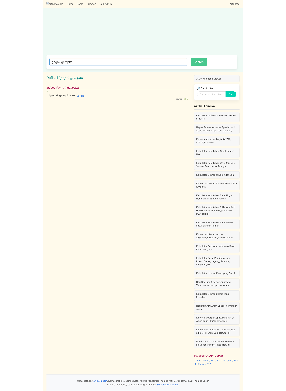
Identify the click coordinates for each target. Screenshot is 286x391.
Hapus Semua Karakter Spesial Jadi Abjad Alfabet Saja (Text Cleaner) (215, 129)
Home (70, 3)
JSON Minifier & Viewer (208, 78)
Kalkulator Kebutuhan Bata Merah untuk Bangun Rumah (214, 224)
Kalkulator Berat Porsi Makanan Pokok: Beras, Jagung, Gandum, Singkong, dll (213, 261)
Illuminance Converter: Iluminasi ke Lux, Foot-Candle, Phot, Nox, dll (215, 343)
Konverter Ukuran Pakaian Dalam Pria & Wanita (216, 185)
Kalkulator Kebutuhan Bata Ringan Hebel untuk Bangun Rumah (214, 197)
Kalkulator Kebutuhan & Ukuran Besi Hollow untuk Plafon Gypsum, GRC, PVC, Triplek (215, 210)
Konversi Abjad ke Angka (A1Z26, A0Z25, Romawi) (213, 141)
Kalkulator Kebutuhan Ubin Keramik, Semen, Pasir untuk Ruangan (215, 165)
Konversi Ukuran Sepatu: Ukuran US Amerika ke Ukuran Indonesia (215, 319)
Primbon (91, 3)
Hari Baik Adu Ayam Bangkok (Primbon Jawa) (216, 307)
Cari (231, 94)
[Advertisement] (141, 33)
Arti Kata (235, 3)
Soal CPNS (106, 3)
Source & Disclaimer (168, 384)
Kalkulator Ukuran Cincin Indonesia (215, 174)
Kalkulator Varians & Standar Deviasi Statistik (216, 117)
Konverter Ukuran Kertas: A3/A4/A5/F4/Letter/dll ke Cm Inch (214, 236)
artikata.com (100, 380)
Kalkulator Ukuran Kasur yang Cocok (216, 273)
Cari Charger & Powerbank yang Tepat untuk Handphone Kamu (213, 284)
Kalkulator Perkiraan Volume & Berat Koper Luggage (215, 248)
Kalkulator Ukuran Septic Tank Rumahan (212, 295)
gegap (80, 95)
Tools (80, 3)
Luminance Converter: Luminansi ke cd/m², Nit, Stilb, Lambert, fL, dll (215, 331)
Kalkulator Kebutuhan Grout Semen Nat (215, 153)
